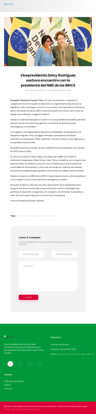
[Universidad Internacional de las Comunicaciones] (15, 6)
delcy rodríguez (29, 216)
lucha (55, 216)
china (18, 216)
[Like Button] (81, 216)
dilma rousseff (45, 216)
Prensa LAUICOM (37, 90)
